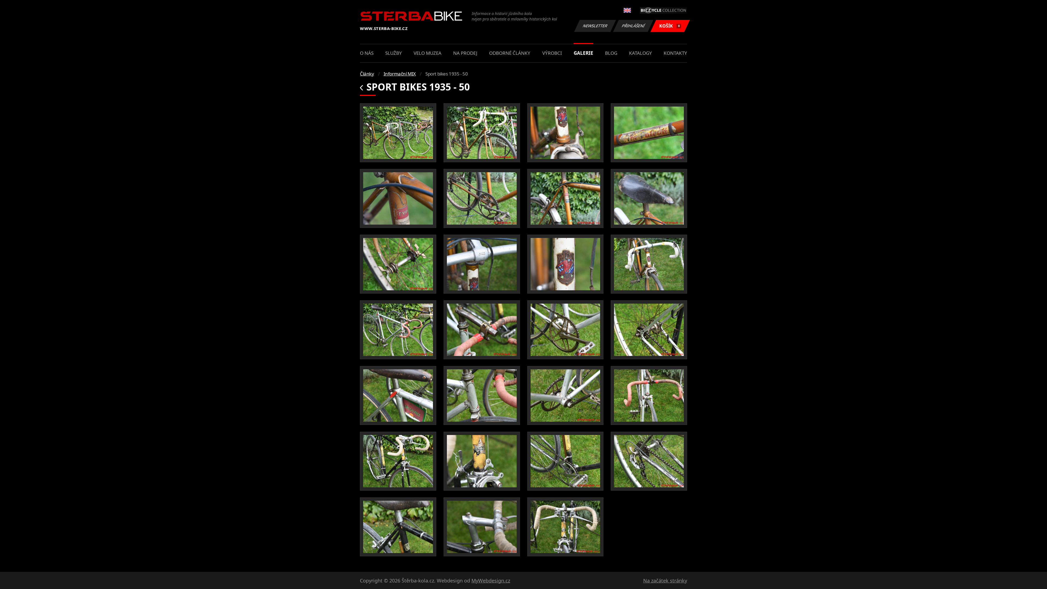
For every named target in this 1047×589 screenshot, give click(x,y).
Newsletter (595, 25)
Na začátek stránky (665, 580)
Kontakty (675, 53)
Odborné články (509, 53)
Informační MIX (400, 74)
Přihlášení (633, 25)
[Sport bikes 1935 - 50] (398, 133)
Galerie (583, 53)
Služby (393, 53)
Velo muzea (427, 53)
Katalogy (640, 53)
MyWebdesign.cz (490, 580)
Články (367, 74)
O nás (367, 53)
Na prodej (465, 53)
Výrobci (552, 53)
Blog (611, 53)
